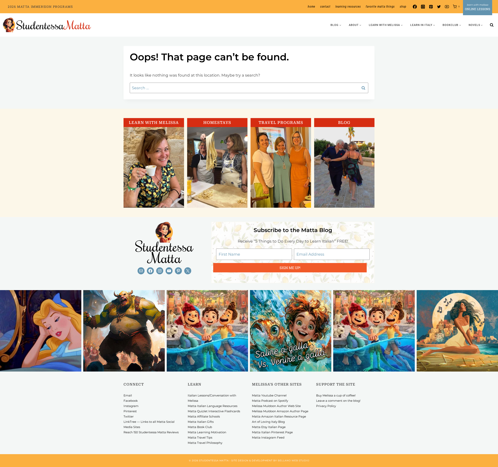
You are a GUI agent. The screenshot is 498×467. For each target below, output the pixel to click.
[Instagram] (423, 7)
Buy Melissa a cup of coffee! (336, 395)
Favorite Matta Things (380, 6)
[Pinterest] (431, 7)
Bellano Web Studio (293, 460)
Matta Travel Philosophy (205, 443)
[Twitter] (439, 7)
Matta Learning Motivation (207, 432)
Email (128, 395)
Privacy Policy (326, 406)
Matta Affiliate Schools (204, 416)
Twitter (129, 416)
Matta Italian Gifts (201, 422)
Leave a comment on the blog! (338, 401)
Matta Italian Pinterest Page (272, 432)
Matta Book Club (200, 427)
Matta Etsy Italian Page (269, 427)
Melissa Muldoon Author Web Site (276, 406)
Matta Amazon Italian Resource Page (279, 416)
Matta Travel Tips (200, 437)
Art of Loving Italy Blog (268, 422)
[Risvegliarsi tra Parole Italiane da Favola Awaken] (40, 331)
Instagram (131, 406)
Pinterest (130, 411)
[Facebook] (415, 7)
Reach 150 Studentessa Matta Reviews (151, 432)
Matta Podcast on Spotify (270, 401)
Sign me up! (290, 267)
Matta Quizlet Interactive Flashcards (214, 411)
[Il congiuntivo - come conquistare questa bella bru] (124, 331)
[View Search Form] (491, 25)
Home (311, 6)
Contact (325, 6)
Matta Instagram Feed (268, 437)
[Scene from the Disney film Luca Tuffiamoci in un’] (207, 331)
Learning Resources (348, 6)
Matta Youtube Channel (269, 395)
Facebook (131, 401)
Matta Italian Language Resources (212, 406)
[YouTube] (447, 7)
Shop (403, 6)
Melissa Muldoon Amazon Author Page (280, 411)
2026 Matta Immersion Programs (40, 6)
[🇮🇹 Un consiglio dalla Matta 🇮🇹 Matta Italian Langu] (290, 331)
